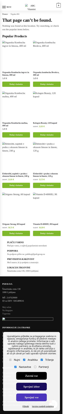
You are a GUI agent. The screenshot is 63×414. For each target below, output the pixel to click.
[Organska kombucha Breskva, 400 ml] (47, 55)
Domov (5, 14)
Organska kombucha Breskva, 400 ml (46, 73)
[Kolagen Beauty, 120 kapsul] (47, 105)
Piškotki (25, 406)
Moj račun (6, 307)
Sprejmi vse (32, 397)
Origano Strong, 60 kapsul (13, 224)
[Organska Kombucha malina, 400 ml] (16, 105)
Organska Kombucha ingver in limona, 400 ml (15, 73)
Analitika (33, 359)
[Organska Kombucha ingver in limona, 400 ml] (16, 55)
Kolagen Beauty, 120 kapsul (45, 123)
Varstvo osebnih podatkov (43, 406)
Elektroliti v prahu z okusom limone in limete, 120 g (45, 174)
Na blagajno (7, 310)
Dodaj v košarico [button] (16, 84)
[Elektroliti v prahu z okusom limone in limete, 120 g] (47, 156)
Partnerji (44, 367)
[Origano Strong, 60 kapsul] (16, 206)
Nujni (17, 359)
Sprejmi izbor (31, 386)
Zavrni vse (31, 375)
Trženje (49, 359)
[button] (58, 5)
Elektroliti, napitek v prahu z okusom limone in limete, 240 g (15, 174)
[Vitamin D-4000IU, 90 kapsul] (47, 206)
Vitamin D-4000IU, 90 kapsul (45, 224)
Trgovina (6, 314)
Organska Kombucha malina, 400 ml (15, 124)
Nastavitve (25, 367)
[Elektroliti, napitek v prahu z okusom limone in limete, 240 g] (16, 156)
